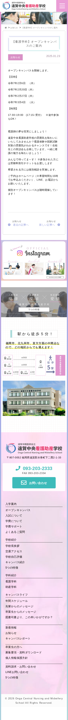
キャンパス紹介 (15, 562)
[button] (62, 6)
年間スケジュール (16, 600)
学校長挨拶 (12, 545)
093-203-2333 (37, 468)
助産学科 (11, 586)
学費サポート (13, 526)
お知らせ (15, 57)
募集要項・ (23, 652)
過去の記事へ (21, 224)
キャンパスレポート (18, 638)
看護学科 (11, 581)
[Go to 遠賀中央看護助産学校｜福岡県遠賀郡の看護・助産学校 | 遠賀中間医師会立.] (6, 27)
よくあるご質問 (15, 531)
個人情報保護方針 (16, 657)
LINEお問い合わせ (16, 672)
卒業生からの (20, 611)
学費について (13, 520)
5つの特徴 (11, 567)
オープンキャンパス (18, 510)
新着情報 (11, 627)
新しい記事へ (47, 224)
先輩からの (19, 606)
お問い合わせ (38, 483)
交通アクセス (13, 551)
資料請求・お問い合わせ (20, 666)
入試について (13, 515)
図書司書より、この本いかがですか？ (29, 617)
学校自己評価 (13, 556)
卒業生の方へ (13, 646)
